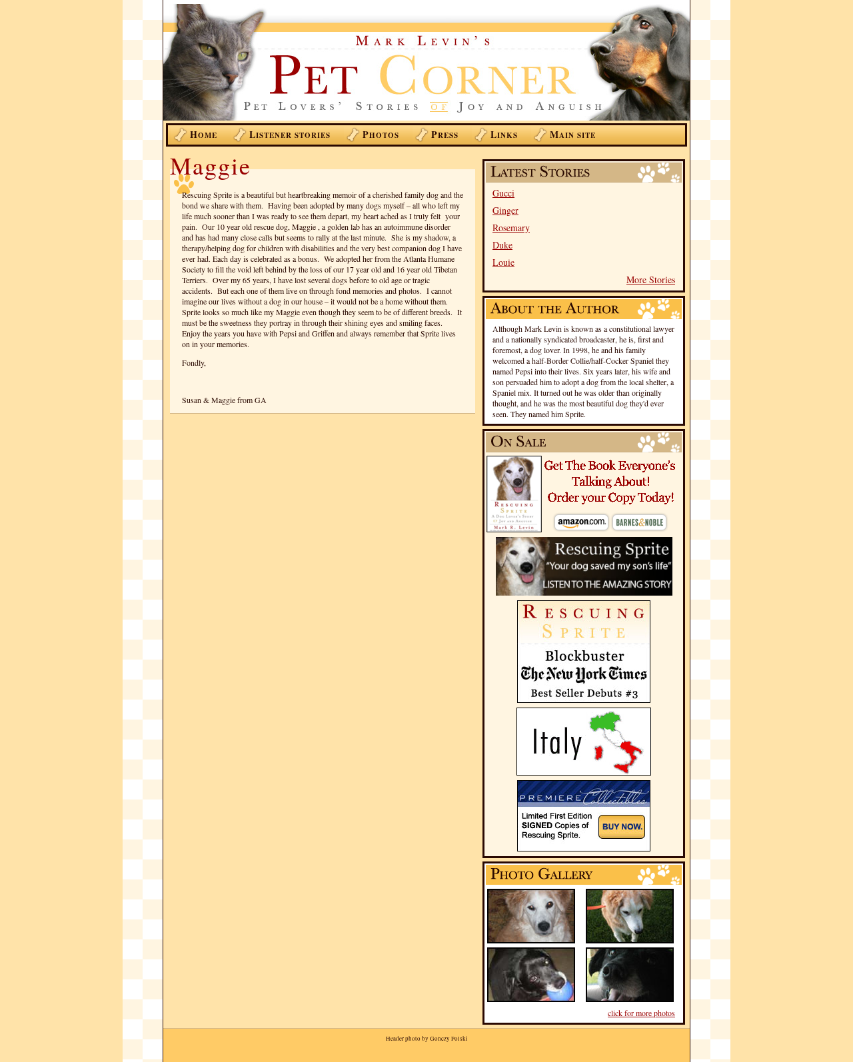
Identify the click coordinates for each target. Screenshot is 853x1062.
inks (504, 134)
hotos (381, 134)
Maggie (210, 165)
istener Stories (290, 134)
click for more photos (641, 1012)
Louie (503, 262)
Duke (502, 245)
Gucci (503, 193)
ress (444, 134)
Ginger (505, 210)
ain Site (573, 134)
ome (203, 134)
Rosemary (511, 227)
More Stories (650, 279)
